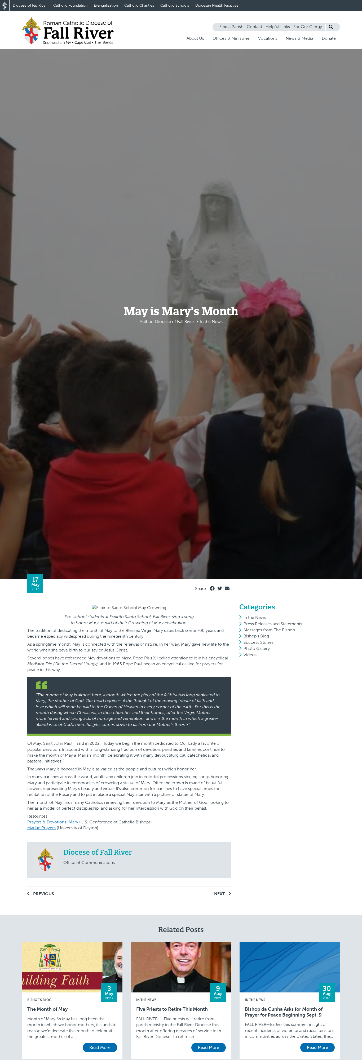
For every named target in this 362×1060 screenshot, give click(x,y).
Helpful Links (278, 26)
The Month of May (47, 1009)
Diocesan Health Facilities (216, 5)
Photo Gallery (257, 648)
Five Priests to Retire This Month (172, 1009)
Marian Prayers (41, 827)
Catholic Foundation (70, 5)
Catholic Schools (174, 5)
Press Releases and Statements (273, 623)
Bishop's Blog (256, 635)
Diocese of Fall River (30, 5)
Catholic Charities (139, 5)
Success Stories (258, 642)
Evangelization (106, 5)
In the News (255, 617)
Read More (100, 1047)
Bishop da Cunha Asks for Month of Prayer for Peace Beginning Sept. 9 (284, 1012)
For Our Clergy (307, 26)
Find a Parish (231, 26)
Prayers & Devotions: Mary (52, 821)
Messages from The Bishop (269, 629)
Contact (254, 26)
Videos (250, 654)
